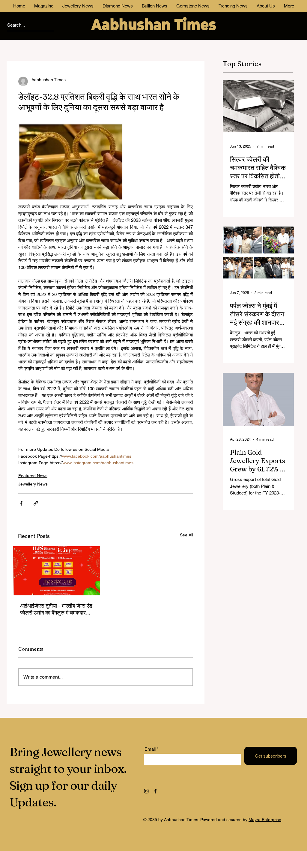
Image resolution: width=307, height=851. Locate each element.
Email (141, 129)
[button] (296, 10)
